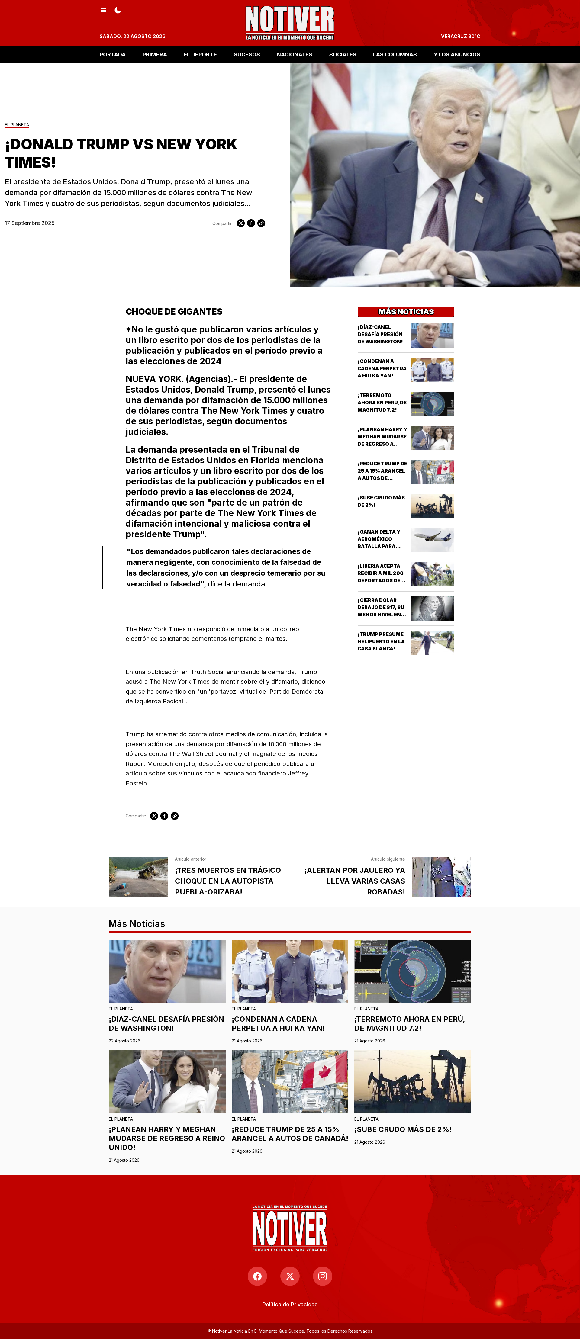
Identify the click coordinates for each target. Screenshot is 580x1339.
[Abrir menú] (103, 9)
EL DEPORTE (200, 54)
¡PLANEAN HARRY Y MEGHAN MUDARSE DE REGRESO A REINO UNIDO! (167, 1138)
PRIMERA (155, 54)
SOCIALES (342, 54)
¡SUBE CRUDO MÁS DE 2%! (403, 1129)
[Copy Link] (261, 223)
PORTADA (113, 54)
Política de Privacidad (290, 1304)
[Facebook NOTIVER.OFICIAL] (257, 1276)
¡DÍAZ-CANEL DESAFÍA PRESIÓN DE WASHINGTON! (380, 334)
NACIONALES (294, 54)
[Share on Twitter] (240, 223)
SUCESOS (247, 54)
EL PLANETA (17, 125)
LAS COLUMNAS (395, 54)
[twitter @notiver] (290, 1276)
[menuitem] (290, 1304)
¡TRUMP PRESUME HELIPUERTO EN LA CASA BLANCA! (381, 641)
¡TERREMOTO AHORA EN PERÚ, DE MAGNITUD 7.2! (382, 402)
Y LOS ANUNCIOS (457, 54)
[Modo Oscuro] (117, 9)
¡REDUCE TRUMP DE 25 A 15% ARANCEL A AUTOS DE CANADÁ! (290, 1134)
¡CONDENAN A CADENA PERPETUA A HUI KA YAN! (382, 368)
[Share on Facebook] (251, 223)
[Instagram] (322, 1276)
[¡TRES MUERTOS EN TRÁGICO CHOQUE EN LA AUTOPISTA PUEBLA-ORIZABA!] (138, 877)
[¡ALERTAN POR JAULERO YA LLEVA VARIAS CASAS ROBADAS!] (441, 877)
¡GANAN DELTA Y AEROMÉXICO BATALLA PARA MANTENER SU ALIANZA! (379, 546)
